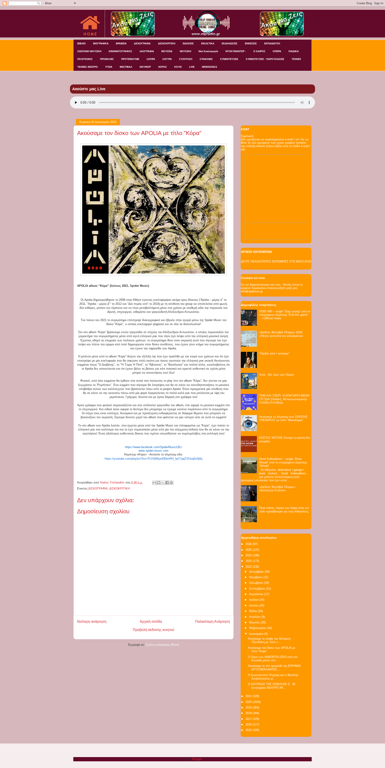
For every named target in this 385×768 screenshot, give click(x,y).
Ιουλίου (254, 599)
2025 (249, 549)
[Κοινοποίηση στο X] (163, 482)
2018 (249, 713)
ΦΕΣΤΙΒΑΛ (126, 67)
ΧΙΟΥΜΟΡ (145, 67)
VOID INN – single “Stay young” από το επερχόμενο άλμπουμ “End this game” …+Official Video (284, 315)
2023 (249, 561)
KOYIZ (178, 67)
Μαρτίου (255, 622)
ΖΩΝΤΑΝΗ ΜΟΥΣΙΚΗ (89, 51)
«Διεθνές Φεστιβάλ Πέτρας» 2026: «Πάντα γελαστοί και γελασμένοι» (281, 334)
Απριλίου (255, 616)
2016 (249, 724)
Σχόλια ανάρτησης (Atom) (162, 644)
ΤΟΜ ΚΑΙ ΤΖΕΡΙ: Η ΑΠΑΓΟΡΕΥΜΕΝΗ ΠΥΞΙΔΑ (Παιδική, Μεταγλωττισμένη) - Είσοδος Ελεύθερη (284, 399)
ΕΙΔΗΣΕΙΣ (188, 43)
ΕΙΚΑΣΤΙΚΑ (207, 43)
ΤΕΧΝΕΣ (296, 59)
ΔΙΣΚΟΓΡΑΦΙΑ (142, 43)
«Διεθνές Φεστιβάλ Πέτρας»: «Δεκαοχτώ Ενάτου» (277, 488)
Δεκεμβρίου (257, 571)
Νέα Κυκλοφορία (208, 51)
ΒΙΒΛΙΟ (81, 43)
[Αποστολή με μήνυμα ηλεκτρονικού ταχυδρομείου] (154, 482)
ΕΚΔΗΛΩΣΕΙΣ (230, 43)
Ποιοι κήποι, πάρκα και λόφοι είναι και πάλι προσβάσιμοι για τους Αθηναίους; (284, 509)
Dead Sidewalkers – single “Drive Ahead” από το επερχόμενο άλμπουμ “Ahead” (283, 462)
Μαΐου (253, 611)
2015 (249, 730)
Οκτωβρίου (256, 582)
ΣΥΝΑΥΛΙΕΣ (206, 59)
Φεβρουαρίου (258, 628)
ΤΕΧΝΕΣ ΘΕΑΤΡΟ (87, 67)
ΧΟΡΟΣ (162, 67)
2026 (249, 544)
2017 (249, 719)
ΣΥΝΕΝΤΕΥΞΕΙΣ (229, 59)
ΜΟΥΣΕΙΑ (166, 51)
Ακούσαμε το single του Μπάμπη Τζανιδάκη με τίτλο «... (269, 640)
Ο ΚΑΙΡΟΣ (259, 51)
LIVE (192, 67)
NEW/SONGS (209, 67)
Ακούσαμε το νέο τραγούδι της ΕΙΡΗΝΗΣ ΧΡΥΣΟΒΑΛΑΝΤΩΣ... (274, 667)
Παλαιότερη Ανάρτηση (212, 621)
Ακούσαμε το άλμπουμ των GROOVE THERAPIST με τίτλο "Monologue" (283, 418)
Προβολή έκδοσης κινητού (153, 630)
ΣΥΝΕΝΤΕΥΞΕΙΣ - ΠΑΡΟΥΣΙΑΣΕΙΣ (265, 59)
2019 (249, 707)
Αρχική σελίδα (151, 621)
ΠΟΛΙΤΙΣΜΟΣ (85, 59)
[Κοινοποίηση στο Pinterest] (171, 482)
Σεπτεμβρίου (257, 588)
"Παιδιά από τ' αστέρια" (274, 353)
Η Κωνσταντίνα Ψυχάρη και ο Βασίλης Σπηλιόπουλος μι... (273, 676)
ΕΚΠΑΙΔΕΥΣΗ (272, 43)
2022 (249, 566)
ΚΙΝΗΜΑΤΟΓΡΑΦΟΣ (120, 51)
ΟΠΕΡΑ (277, 51)
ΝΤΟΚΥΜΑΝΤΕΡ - (235, 51)
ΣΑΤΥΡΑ (167, 59)
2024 (249, 555)
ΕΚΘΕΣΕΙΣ (251, 43)
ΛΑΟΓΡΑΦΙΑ (146, 51)
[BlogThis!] (158, 482)
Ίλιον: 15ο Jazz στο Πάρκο (276, 374)
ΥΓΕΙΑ (108, 67)
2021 (249, 696)
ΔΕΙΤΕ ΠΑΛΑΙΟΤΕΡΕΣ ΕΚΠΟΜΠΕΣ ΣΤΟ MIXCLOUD (276, 261)
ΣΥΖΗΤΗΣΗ (185, 59)
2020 (249, 702)
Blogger (197, 759)
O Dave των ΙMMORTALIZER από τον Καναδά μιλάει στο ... (273, 658)
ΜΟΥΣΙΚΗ (185, 51)
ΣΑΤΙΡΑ (151, 59)
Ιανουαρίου (256, 633)
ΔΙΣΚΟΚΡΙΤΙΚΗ (166, 43)
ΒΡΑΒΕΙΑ (121, 43)
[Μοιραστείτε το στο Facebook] (167, 482)
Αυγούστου (256, 594)
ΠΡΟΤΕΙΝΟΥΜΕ (130, 59)
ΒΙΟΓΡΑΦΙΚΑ (101, 43)
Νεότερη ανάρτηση (91, 621)
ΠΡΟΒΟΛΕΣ (107, 59)
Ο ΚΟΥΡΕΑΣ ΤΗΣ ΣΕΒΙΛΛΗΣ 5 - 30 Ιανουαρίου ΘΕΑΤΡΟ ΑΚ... (271, 685)
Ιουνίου (254, 605)
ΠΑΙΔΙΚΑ (294, 51)
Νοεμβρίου (256, 577)
